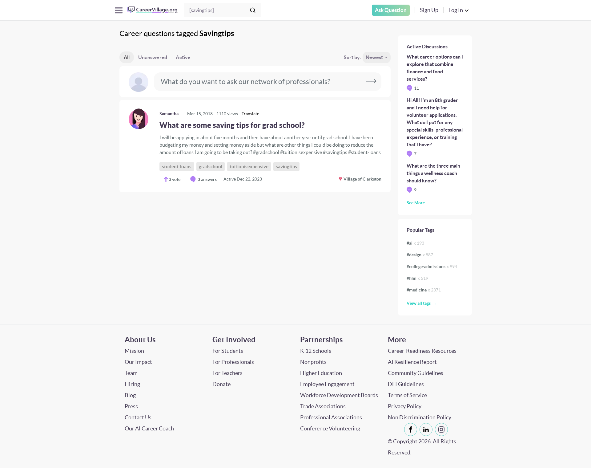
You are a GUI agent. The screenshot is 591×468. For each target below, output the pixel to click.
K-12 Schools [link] (315, 351)
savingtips (286, 166)
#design (420, 254)
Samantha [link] (169, 113)
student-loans (176, 166)
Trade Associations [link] (323, 406)
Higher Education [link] (321, 373)
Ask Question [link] (391, 10)
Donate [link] (221, 384)
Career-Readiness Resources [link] (422, 351)
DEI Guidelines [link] (406, 384)
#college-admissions (432, 266)
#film (417, 278)
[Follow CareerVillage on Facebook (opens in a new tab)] (412, 429)
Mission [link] (134, 351)
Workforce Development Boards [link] (339, 395)
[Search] (253, 10)
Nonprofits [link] (313, 362)
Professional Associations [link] (331, 417)
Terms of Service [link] (407, 395)
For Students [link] (227, 351)
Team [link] (131, 373)
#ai (415, 243)
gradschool (210, 166)
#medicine (424, 289)
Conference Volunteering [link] (330, 428)
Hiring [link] (132, 384)
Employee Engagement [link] (327, 384)
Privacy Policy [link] (404, 406)
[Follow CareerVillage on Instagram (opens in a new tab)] (442, 429)
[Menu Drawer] (119, 10)
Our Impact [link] (138, 362)
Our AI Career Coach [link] (149, 428)
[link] (255, 146)
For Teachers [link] (227, 373)
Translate (250, 113)
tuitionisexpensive (249, 166)
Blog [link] (130, 395)
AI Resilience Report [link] (412, 362)
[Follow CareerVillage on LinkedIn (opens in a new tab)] (427, 429)
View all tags (419, 303)
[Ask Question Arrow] (371, 81)
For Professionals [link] (233, 362)
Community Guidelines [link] (415, 373)
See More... (417, 202)
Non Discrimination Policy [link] (419, 417)
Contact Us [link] (138, 417)
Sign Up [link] (429, 10)
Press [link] (131, 406)
